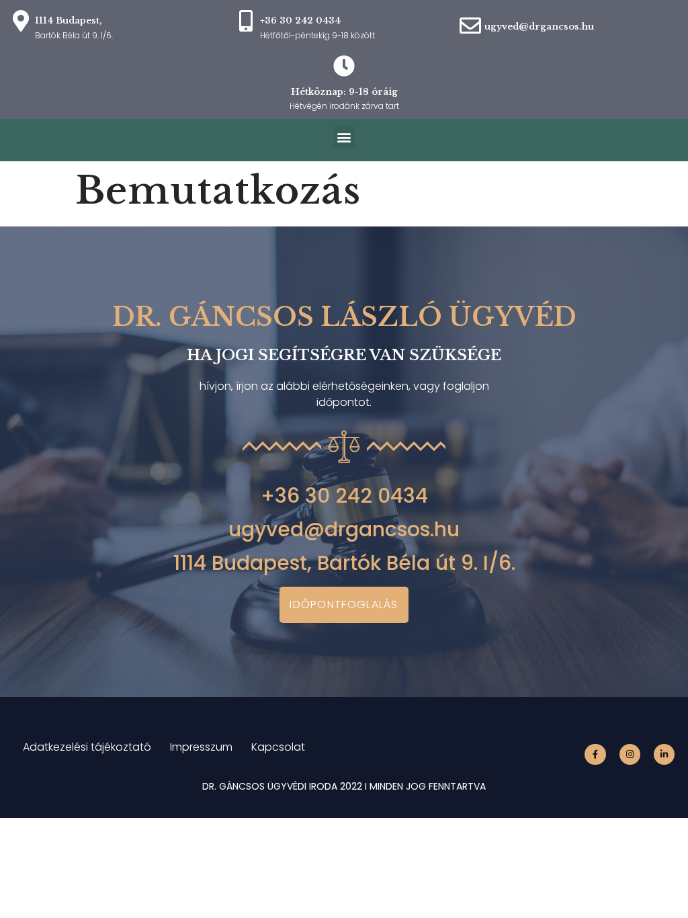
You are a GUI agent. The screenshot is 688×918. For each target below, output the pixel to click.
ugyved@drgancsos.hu (539, 26)
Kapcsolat (278, 747)
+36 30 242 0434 (344, 495)
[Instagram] (629, 754)
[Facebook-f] (595, 754)
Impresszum (201, 747)
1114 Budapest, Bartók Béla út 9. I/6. (344, 562)
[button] (344, 137)
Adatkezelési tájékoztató (87, 747)
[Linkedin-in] (664, 754)
